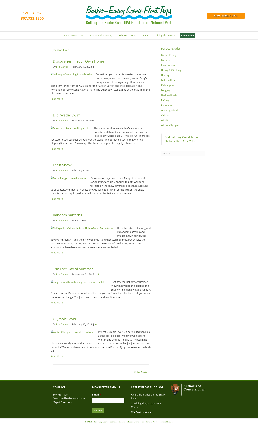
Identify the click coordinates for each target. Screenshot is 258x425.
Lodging (165, 90)
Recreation (167, 105)
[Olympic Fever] (73, 332)
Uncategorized (169, 110)
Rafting (165, 100)
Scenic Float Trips (73, 35)
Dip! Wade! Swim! (67, 115)
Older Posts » (141, 372)
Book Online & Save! (225, 15)
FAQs (146, 35)
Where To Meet (127, 35)
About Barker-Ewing (101, 35)
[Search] (202, 35)
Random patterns (67, 214)
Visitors (165, 115)
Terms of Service (166, 422)
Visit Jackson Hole (165, 35)
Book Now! (187, 35)
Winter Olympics (170, 125)
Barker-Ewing (168, 55)
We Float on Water (141, 412)
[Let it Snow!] (68, 178)
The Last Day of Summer (73, 268)
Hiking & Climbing (171, 70)
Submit (98, 410)
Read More (57, 98)
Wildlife (165, 120)
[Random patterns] (82, 228)
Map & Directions (62, 402)
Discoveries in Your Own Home (78, 61)
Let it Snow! (62, 164)
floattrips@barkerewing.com (69, 398)
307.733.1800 (32, 18)
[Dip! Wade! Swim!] (70, 128)
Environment (168, 65)
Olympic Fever (64, 318)
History (165, 75)
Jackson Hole (168, 80)
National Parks (169, 95)
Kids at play (167, 85)
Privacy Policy (151, 422)
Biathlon (166, 60)
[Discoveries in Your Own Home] (71, 74)
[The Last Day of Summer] (79, 282)
